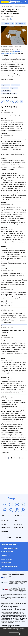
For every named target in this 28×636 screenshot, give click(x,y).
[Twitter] (16, 101)
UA (7, 19)
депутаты (5, 88)
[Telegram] (7, 101)
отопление (15, 85)
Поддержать (5, 2)
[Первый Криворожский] (15, 2)
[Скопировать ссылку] (21, 101)
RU (10, 19)
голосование (6, 90)
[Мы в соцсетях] (5, 504)
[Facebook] (2, 101)
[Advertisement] (14, 476)
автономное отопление (9, 93)
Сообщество (18, 524)
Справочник (4, 531)
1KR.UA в (9, 23)
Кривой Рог (6, 85)
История (3, 524)
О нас (15, 520)
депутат (14, 88)
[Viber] (12, 101)
